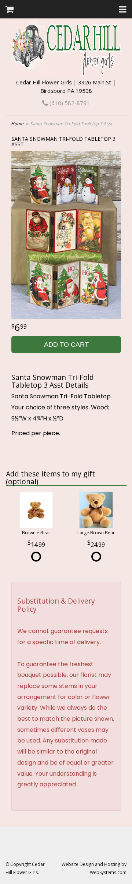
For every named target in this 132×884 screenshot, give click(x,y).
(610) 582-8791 (69, 102)
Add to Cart (66, 344)
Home (17, 123)
